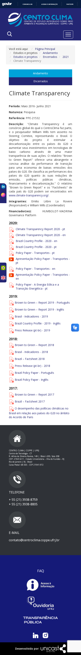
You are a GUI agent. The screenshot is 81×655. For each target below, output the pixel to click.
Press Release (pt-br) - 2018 (32, 366)
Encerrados (40, 81)
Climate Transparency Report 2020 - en (41, 235)
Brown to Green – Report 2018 (34, 345)
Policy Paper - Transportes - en (35, 269)
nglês (45, 380)
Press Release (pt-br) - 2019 (32, 330)
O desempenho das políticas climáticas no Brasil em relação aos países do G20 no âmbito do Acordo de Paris (39, 412)
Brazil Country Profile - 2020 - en (36, 241)
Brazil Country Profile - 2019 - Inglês (38, 323)
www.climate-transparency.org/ (29, 195)
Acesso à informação (49, 4)
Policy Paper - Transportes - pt (35, 253)
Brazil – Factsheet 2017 (30, 401)
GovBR (7, 4)
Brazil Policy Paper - (28, 373)
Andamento (40, 73)
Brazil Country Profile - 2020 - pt (36, 247)
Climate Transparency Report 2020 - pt (40, 229)
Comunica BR (27, 4)
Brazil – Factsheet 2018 (30, 359)
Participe (69, 4)
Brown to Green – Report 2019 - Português (42, 302)
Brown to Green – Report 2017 (34, 394)
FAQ (40, 570)
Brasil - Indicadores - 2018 (31, 352)
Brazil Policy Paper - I (28, 380)
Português (47, 373)
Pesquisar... (24, 44)
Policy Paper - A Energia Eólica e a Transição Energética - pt (37, 286)
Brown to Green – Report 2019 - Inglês (39, 309)
